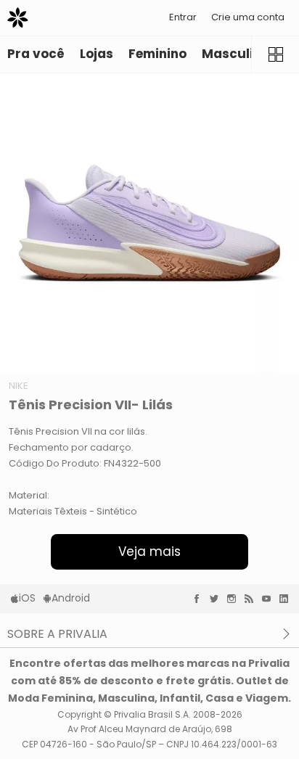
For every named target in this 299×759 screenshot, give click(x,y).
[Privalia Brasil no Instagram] (235, 598)
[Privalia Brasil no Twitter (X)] (217, 598)
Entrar (183, 17)
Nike (18, 386)
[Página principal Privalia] (17, 17)
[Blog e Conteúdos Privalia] (252, 598)
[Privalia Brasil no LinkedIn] (287, 598)
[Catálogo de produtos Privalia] (275, 54)
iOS (27, 598)
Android (71, 598)
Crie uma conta (247, 17)
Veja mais (149, 551)
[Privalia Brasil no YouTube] (270, 598)
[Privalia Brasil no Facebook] (200, 598)
